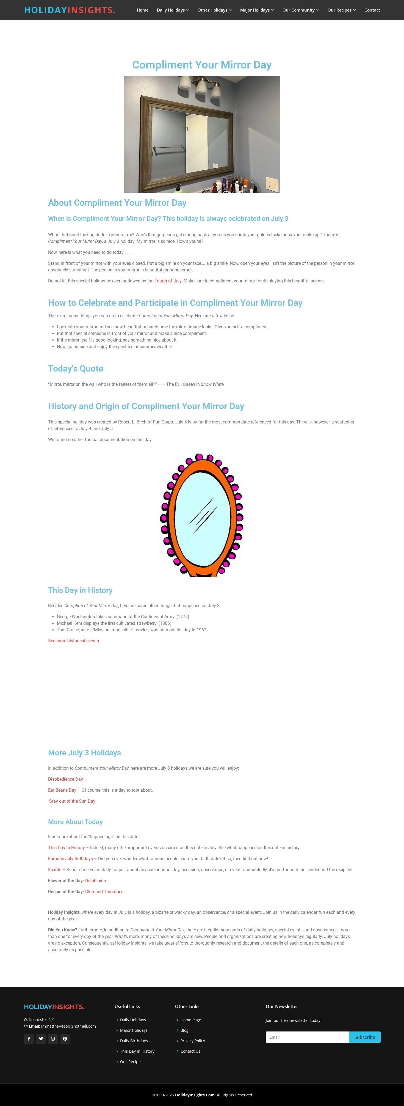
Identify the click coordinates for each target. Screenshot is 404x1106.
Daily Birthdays (134, 1041)
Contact (372, 10)
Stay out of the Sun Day (72, 801)
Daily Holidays (133, 1020)
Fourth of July (167, 281)
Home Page (191, 1020)
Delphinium (96, 880)
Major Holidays (134, 1030)
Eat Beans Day (62, 790)
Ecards (55, 869)
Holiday (70, 10)
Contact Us (190, 1051)
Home (143, 10)
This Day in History (66, 847)
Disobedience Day (65, 779)
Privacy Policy (193, 1041)
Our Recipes (131, 1062)
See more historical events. (74, 640)
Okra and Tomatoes (104, 891)
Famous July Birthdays (70, 858)
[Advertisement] (216, 34)
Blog (185, 1030)
